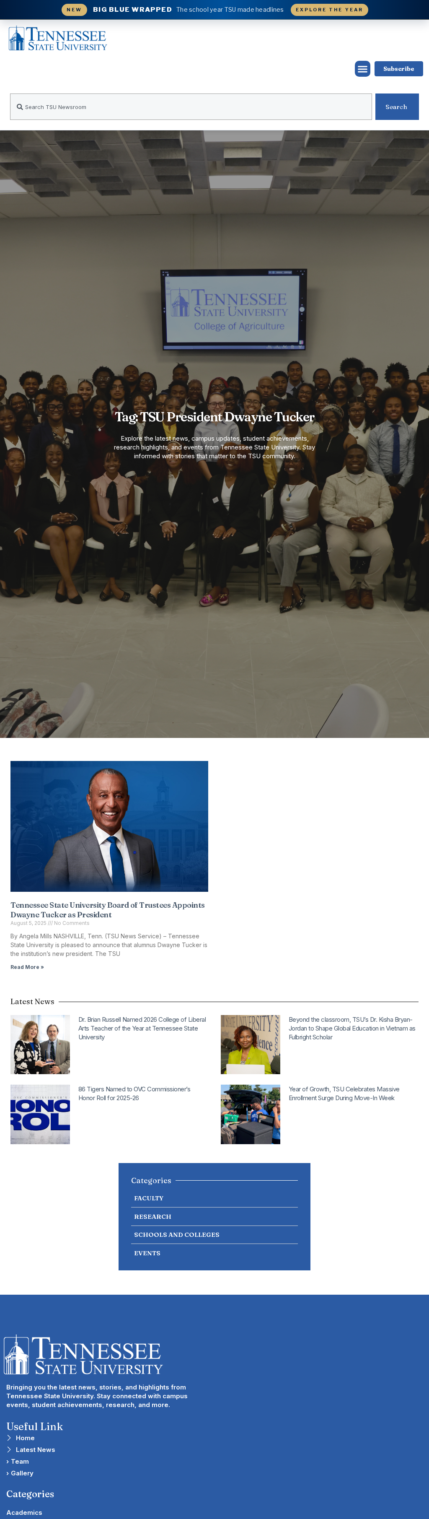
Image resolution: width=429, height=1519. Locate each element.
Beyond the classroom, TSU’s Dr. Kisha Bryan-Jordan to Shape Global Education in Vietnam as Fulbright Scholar (352, 1028)
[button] (363, 69)
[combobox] (191, 106)
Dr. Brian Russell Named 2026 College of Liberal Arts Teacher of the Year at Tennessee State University (142, 1028)
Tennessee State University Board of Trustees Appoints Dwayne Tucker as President (107, 909)
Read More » (27, 967)
